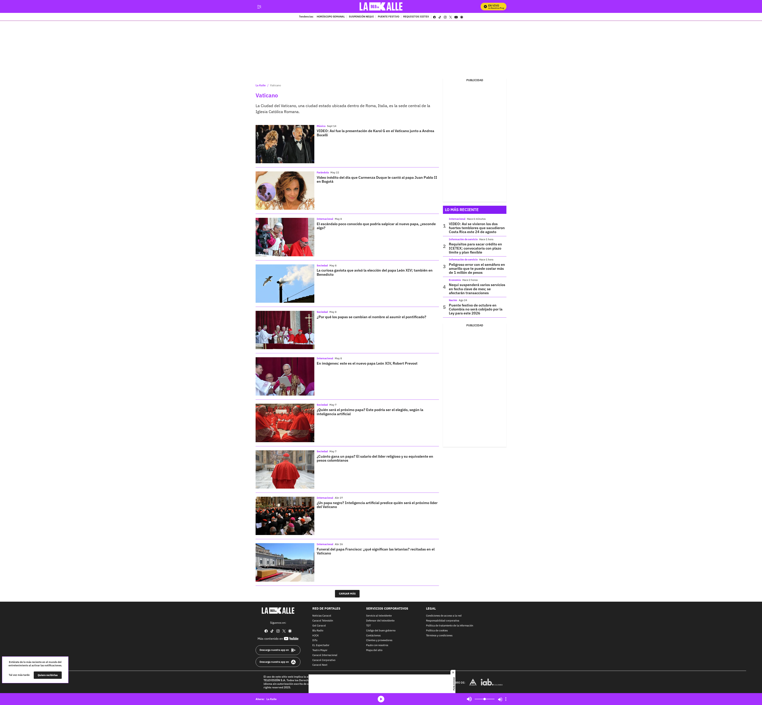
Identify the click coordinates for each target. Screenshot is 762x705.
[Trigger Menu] (259, 6)
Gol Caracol (319, 625)
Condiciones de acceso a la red (444, 616)
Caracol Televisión (322, 621)
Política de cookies (437, 630)
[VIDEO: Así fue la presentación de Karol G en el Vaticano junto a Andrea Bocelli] (285, 144)
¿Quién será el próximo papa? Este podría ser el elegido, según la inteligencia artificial (370, 411)
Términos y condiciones (439, 635)
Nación (453, 300)
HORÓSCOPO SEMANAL (331, 16)
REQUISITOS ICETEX (416, 16)
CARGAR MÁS (347, 593)
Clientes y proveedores (379, 640)
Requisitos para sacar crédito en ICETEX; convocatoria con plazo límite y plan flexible (475, 248)
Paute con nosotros (377, 645)
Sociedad (322, 265)
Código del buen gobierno (380, 630)
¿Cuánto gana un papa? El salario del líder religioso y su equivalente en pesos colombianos (375, 458)
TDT (368, 625)
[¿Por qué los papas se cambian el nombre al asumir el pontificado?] (285, 330)
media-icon (381, 699)
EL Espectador (320, 645)
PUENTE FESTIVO (388, 16)
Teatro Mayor (319, 650)
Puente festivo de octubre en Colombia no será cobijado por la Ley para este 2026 (475, 309)
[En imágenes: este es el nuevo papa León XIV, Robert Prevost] (285, 376)
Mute (469, 699)
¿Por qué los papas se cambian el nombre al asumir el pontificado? (371, 317)
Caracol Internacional (324, 655)
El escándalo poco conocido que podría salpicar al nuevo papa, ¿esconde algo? (376, 226)
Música (321, 126)
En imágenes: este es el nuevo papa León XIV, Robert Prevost (367, 363)
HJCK (315, 635)
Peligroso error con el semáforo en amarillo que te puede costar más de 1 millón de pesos (477, 268)
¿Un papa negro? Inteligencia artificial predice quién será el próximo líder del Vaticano (377, 504)
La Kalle (261, 85)
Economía (455, 280)
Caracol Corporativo (323, 660)
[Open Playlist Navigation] (505, 699)
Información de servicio (463, 239)
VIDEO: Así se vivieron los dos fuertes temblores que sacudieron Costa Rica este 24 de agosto (477, 228)
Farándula (323, 172)
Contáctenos (373, 635)
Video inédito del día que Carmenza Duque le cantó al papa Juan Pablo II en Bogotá (377, 179)
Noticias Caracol (321, 616)
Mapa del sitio (374, 650)
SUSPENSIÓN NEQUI (361, 16)
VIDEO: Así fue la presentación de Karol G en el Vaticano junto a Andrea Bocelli (375, 133)
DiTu (314, 640)
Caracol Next (319, 665)
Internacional (325, 219)
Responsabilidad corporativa (442, 621)
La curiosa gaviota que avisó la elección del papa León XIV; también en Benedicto (375, 272)
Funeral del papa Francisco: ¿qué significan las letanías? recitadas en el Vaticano (376, 551)
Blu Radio (317, 630)
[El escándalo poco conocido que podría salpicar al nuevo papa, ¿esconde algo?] (285, 237)
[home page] (381, 6)
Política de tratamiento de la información (449, 625)
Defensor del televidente (380, 621)
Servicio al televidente (379, 616)
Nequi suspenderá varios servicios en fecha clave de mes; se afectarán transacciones (477, 288)
